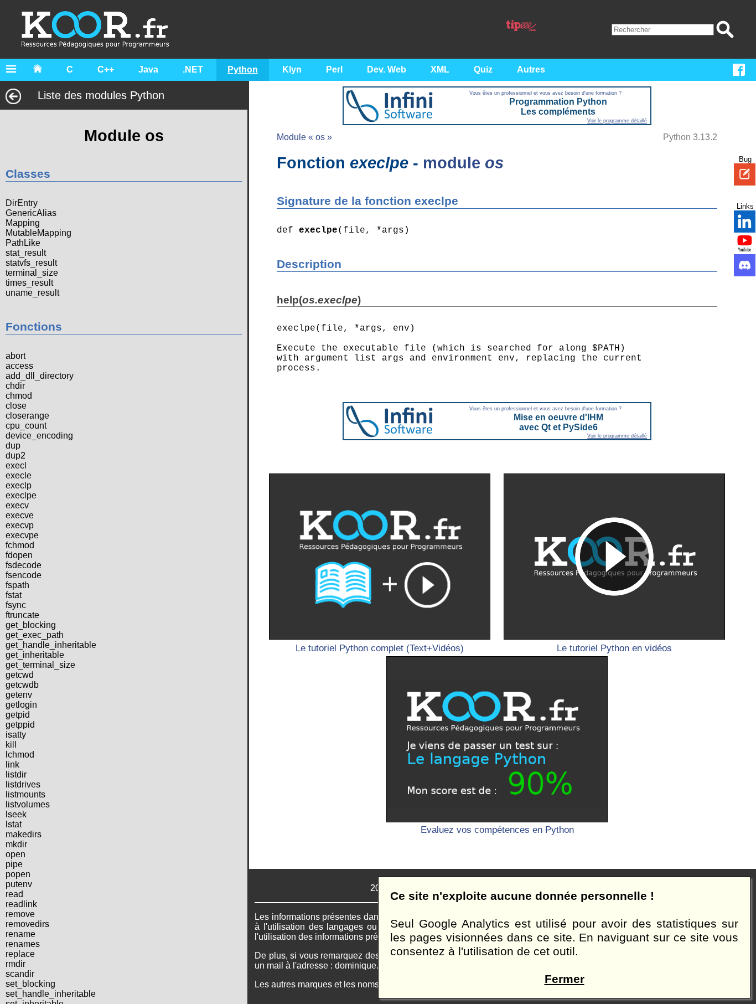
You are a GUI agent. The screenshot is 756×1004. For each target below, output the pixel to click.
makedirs (24, 834)
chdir (15, 385)
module (463, 162)
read (14, 894)
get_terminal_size (40, 665)
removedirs (27, 924)
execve (20, 515)
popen (18, 874)
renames (23, 944)
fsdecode (24, 565)
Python (242, 69)
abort (15, 356)
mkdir (16, 844)
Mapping (23, 223)
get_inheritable (35, 655)
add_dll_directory (40, 375)
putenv (19, 884)
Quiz (483, 69)
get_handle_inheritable (51, 645)
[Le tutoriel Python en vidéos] (614, 556)
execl (16, 465)
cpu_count (26, 425)
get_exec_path (35, 635)
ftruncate (22, 615)
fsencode (24, 575)
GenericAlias (31, 213)
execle (19, 475)
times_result (29, 282)
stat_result (26, 253)
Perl (334, 69)
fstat (14, 595)
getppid (20, 724)
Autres (531, 69)
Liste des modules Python (101, 95)
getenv (19, 694)
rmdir (15, 964)
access (19, 365)
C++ (105, 69)
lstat (14, 824)
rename (20, 934)
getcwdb (22, 684)
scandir (20, 974)
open (15, 854)
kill (11, 744)
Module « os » (304, 137)
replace (20, 954)
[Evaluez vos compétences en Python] (497, 739)
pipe (14, 864)
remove (20, 914)
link (12, 764)
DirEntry (22, 203)
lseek (16, 814)
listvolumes (28, 804)
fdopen (19, 555)
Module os (124, 135)
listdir (16, 774)
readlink (21, 904)
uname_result (32, 292)
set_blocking (30, 983)
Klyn (292, 69)
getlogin (21, 704)
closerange (27, 415)
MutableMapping (38, 233)
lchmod (20, 754)
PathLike (23, 243)
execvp (20, 525)
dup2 (15, 455)
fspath (17, 585)
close (16, 405)
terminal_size (32, 272)
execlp (19, 485)
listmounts (25, 794)
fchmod (20, 545)
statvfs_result (31, 262)
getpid (18, 714)
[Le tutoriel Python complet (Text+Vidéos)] (379, 556)
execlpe (21, 495)
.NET (193, 69)
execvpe (22, 535)
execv (17, 505)
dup (13, 445)
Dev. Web (386, 69)
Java (148, 69)
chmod (19, 395)
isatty (16, 734)
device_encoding (39, 435)
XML (440, 69)
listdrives (23, 784)
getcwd (20, 674)
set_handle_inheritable (51, 993)
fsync (16, 605)
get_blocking (31, 625)
